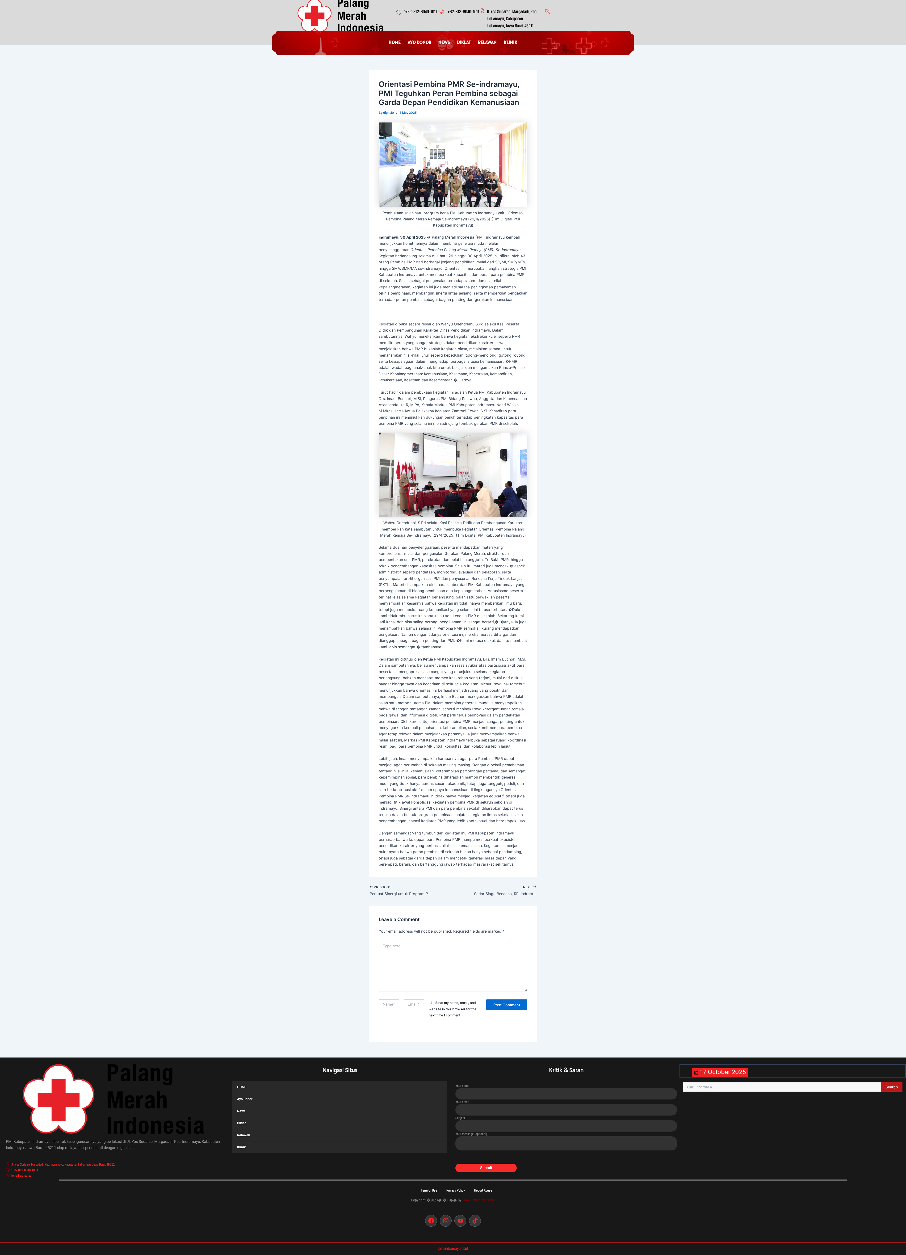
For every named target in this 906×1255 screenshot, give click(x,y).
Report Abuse (483, 1190)
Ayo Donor (419, 42)
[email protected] (21, 1175)
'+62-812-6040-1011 (462, 11)
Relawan (487, 42)
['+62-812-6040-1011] (442, 11)
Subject (460, 1118)
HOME (395, 42)
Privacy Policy (455, 1190)
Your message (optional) (471, 1134)
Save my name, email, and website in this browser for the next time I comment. (452, 1009)
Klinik (510, 42)
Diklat (464, 42)
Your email (462, 1102)
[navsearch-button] (545, 12)
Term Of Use (429, 1190)
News (444, 42)
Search (893, 1085)
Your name (462, 1086)
